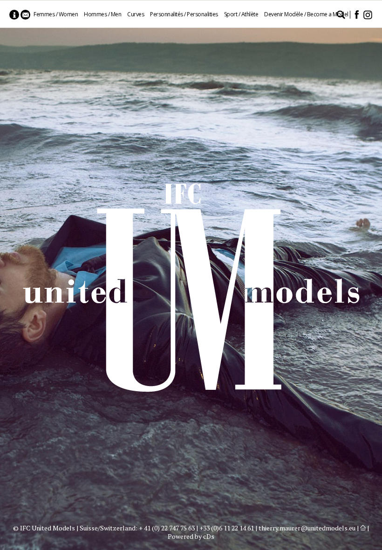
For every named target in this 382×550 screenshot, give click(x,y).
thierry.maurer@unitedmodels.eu (307, 527)
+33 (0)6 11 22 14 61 (226, 527)
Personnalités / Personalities (184, 14)
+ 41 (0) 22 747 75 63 (167, 527)
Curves (135, 14)
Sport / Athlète (241, 14)
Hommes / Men (102, 14)
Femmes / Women (56, 14)
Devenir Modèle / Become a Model (306, 14)
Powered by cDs (191, 536)
